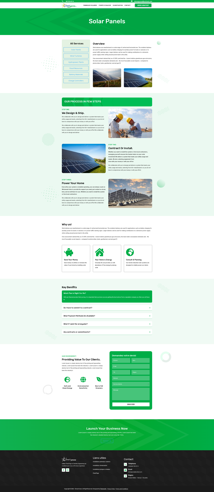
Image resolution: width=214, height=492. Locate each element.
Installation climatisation (100, 465)
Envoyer (131, 404)
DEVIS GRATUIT (143, 5)
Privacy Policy (111, 489)
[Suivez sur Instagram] (67, 470)
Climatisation (118, 5)
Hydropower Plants (76, 62)
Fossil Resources (76, 68)
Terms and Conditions (122, 489)
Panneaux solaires (90, 5)
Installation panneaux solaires (101, 461)
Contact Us (107, 441)
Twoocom (103, 489)
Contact (127, 5)
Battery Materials (76, 74)
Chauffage (96, 473)
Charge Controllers (76, 81)
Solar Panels (76, 50)
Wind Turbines (76, 56)
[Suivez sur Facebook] (63, 470)
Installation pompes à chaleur (101, 469)
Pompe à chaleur (105, 5)
